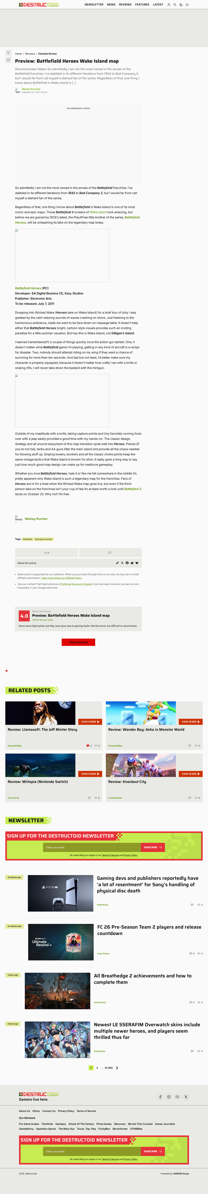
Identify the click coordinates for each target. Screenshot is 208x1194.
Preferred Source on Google (76, 584)
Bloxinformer (120, 1128)
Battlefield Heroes (28, 288)
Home (18, 53)
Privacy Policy (130, 855)
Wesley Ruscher (31, 88)
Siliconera (119, 1123)
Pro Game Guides (29, 1123)
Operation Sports (46, 1128)
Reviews (125, 4)
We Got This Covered (140, 1123)
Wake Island (98, 212)
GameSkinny (26, 1128)
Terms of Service (110, 855)
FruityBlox (104, 1128)
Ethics (36, 1110)
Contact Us (49, 1110)
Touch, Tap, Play (86, 1128)
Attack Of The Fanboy (81, 1123)
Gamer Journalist (165, 1123)
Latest (158, 4)
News (111, 4)
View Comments (78, 642)
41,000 (109, 1067)
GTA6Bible (136, 1128)
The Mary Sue (66, 1128)
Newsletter (94, 4)
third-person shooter (43, 539)
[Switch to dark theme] (181, 5)
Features (142, 4)
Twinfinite (47, 1123)
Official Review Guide (42, 620)
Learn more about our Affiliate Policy (61, 577)
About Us (24, 1110)
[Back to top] (6, 670)
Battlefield (27, 539)
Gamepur (60, 1123)
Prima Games (104, 1123)
